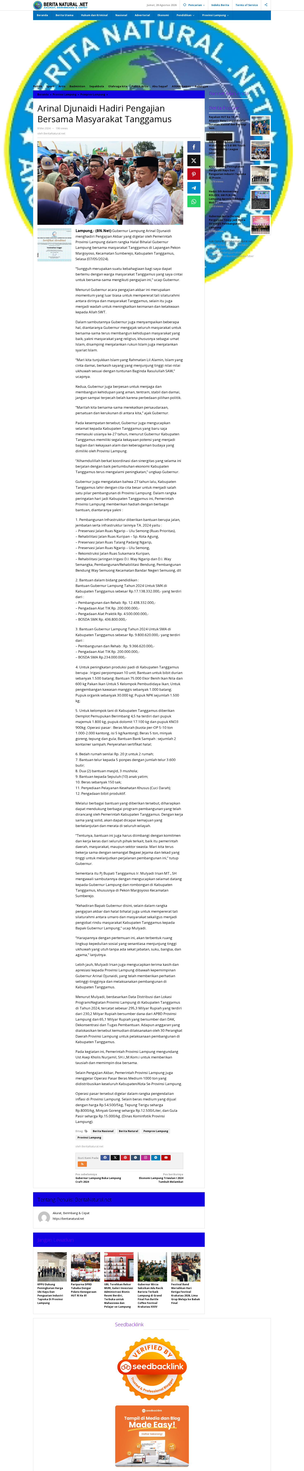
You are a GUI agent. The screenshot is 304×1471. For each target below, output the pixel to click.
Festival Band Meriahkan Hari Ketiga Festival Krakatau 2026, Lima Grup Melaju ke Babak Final (185, 1294)
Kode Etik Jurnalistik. (221, 248)
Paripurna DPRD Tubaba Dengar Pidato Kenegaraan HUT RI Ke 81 (83, 1290)
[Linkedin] (155, 1157)
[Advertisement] (152, 51)
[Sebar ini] (194, 147)
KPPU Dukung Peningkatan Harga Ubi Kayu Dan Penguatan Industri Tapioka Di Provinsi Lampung (50, 1294)
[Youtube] (166, 1157)
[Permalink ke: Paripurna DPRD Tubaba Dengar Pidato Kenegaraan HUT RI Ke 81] (85, 1267)
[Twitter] (115, 1157)
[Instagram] (145, 1157)
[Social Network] (266, 5)
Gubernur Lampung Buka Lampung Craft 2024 (98, 1178)
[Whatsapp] (194, 201)
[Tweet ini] (194, 160)
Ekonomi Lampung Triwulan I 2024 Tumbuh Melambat (161, 1178)
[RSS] (82, 1164)
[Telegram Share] (194, 188)
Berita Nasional (103, 1131)
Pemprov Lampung (156, 1131)
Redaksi (243, 245)
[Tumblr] (135, 1157)
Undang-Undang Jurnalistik (225, 252)
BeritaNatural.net (93, 1199)
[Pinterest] (125, 1157)
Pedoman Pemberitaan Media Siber (231, 256)
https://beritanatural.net (68, 1219)
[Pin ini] (194, 174)
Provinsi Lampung (89, 1137)
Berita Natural (128, 1131)
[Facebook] (105, 1157)
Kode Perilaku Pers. (221, 245)
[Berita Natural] (60, 5)
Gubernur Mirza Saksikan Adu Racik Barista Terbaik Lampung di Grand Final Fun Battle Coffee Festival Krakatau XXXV (150, 1295)
